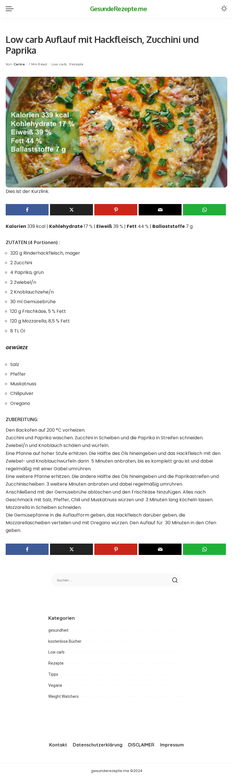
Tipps (53, 674)
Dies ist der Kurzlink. (27, 191)
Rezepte (76, 64)
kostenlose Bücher (65, 641)
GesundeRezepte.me (118, 9)
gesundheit (58, 630)
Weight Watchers (63, 696)
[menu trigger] (11, 8)
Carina (19, 64)
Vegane (55, 685)
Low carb (59, 64)
